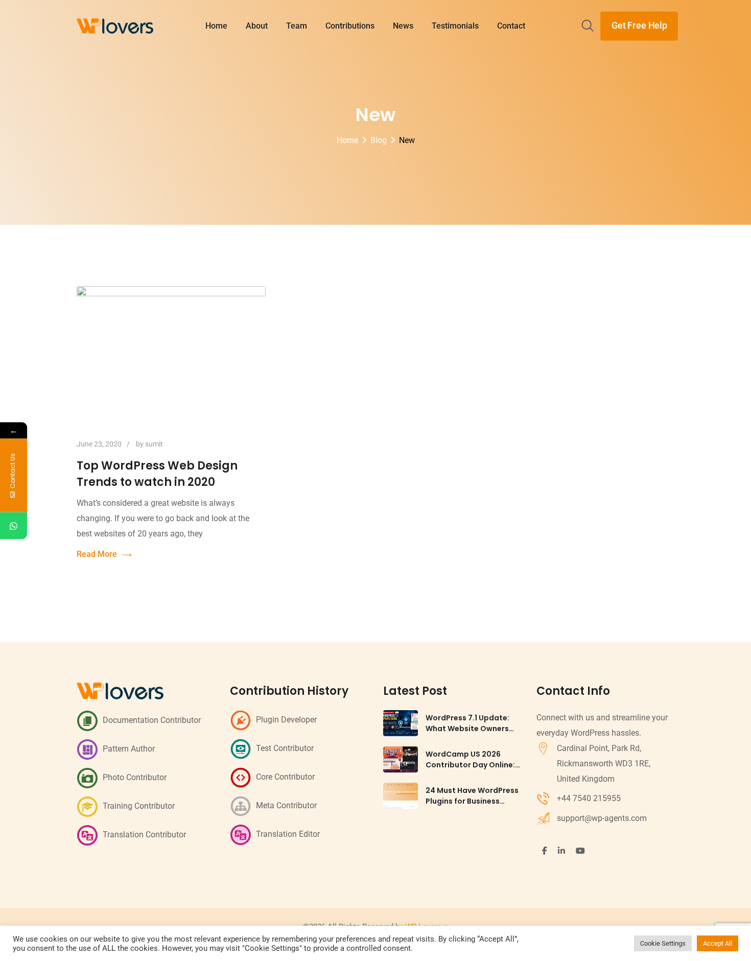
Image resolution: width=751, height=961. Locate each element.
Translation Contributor (144, 834)
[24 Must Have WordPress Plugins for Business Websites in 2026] (400, 796)
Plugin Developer (286, 719)
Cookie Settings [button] (663, 943)
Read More (97, 554)
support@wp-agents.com (602, 818)
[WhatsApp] (13, 525)
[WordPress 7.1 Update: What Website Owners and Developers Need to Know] (400, 723)
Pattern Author (129, 749)
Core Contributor (285, 777)
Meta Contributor (286, 805)
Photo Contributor (135, 777)
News (403, 26)
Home (216, 26)
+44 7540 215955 (589, 798)
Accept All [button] (717, 943)
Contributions (349, 26)
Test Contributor (285, 748)
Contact (511, 26)
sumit (154, 444)
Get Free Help (639, 25)
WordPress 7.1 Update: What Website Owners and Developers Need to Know (471, 734)
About (257, 26)
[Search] (587, 26)
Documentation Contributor (152, 720)
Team (296, 26)
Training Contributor (139, 806)
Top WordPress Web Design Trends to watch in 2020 (157, 474)
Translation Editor (288, 834)
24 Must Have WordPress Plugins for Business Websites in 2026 (472, 801)
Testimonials (455, 26)
